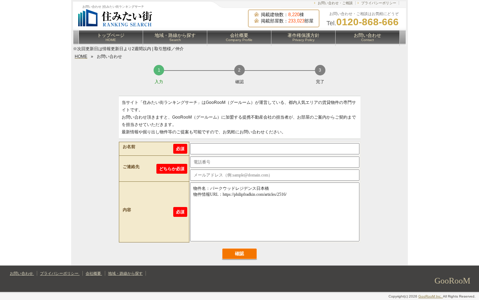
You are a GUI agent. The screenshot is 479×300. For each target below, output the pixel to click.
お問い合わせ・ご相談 (335, 3)
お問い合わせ (367, 37)
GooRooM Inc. (430, 296)
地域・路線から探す (175, 37)
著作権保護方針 (303, 37)
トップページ (110, 37)
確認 (239, 253)
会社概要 (239, 37)
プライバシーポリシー (378, 3)
